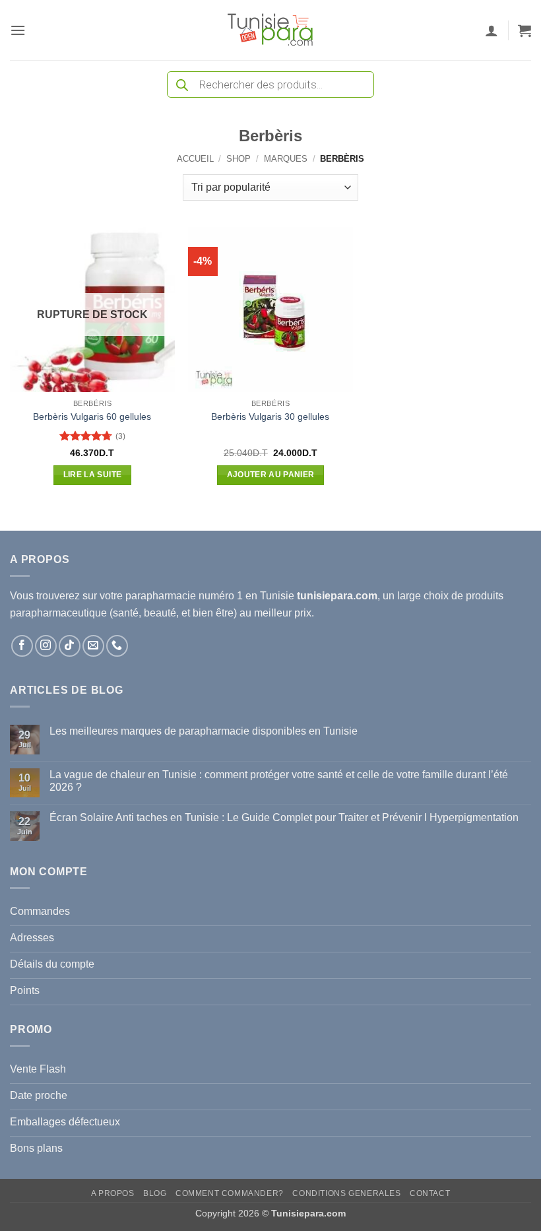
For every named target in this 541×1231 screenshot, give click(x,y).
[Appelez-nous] (117, 646)
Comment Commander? (229, 1193)
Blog (154, 1193)
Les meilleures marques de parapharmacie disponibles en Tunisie (203, 731)
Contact (430, 1193)
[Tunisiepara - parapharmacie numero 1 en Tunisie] (270, 30)
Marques (285, 159)
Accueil (195, 159)
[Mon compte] (491, 30)
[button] (18, 30)
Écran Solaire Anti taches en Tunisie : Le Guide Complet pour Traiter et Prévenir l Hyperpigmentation (284, 817)
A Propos (113, 1193)
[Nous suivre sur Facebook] (22, 646)
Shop (238, 159)
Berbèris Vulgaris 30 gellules (270, 416)
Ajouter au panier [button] (271, 475)
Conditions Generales (346, 1193)
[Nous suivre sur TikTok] (69, 646)
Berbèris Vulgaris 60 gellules (92, 416)
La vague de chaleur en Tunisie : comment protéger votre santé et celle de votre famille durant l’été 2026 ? (278, 781)
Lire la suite (92, 475)
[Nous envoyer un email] (93, 646)
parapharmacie (160, 595)
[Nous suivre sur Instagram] (46, 646)
